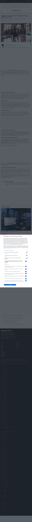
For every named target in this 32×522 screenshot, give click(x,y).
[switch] (26, 252)
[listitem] (16, 250)
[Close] (30, 236)
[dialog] (16, 261)
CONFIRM (10, 284)
